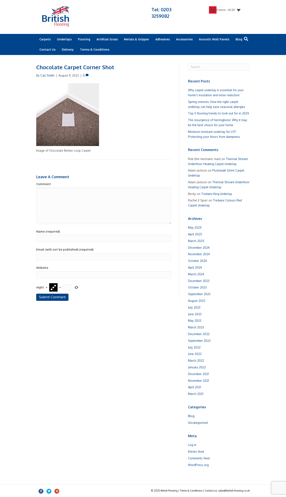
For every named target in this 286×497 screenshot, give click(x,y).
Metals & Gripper (136, 39)
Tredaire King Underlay (216, 194)
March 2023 (196, 327)
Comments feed (199, 458)
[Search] (246, 39)
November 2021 (198, 380)
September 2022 (199, 340)
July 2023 (194, 307)
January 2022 (197, 367)
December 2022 (199, 334)
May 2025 (195, 227)
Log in (192, 445)
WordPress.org (198, 465)
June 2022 (195, 354)
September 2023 (199, 294)
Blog (239, 39)
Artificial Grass (107, 39)
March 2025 (196, 241)
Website (42, 267)
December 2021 (198, 374)
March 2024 (196, 274)
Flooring (84, 39)
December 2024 (199, 247)
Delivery (68, 49)
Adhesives (162, 39)
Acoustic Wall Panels (214, 39)
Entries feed (196, 451)
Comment (43, 184)
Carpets (45, 39)
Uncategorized (198, 422)
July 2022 (194, 347)
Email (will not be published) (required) (64, 249)
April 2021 (194, 387)
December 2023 (198, 281)
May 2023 (194, 320)
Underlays (64, 39)
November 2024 (199, 254)
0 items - (225, 10)
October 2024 (197, 261)
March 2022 (196, 360)
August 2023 (196, 300)
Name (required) (48, 231)
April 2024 (195, 267)
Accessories (184, 39)
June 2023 (194, 314)
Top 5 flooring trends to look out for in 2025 (218, 113)
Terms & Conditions (94, 49)
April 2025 (195, 234)
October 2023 (197, 287)
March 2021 (195, 394)
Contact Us (47, 49)
